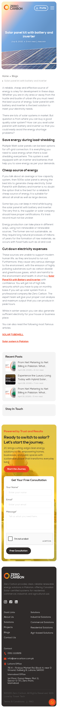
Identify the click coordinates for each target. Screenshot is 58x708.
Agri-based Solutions (42, 633)
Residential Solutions (42, 628)
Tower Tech (19, 696)
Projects (8, 627)
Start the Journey (16, 469)
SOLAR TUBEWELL (13, 334)
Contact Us (10, 637)
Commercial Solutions (42, 622)
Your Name (12, 487)
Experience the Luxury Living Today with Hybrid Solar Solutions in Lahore (34, 379)
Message (11, 512)
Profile (43, 8)
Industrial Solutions (41, 617)
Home (5, 76)
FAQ (31, 702)
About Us (9, 617)
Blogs (15, 76)
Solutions (9, 622)
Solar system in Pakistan (15, 341)
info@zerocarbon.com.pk (21, 658)
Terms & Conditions (14, 702)
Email (9, 500)
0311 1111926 (14, 653)
